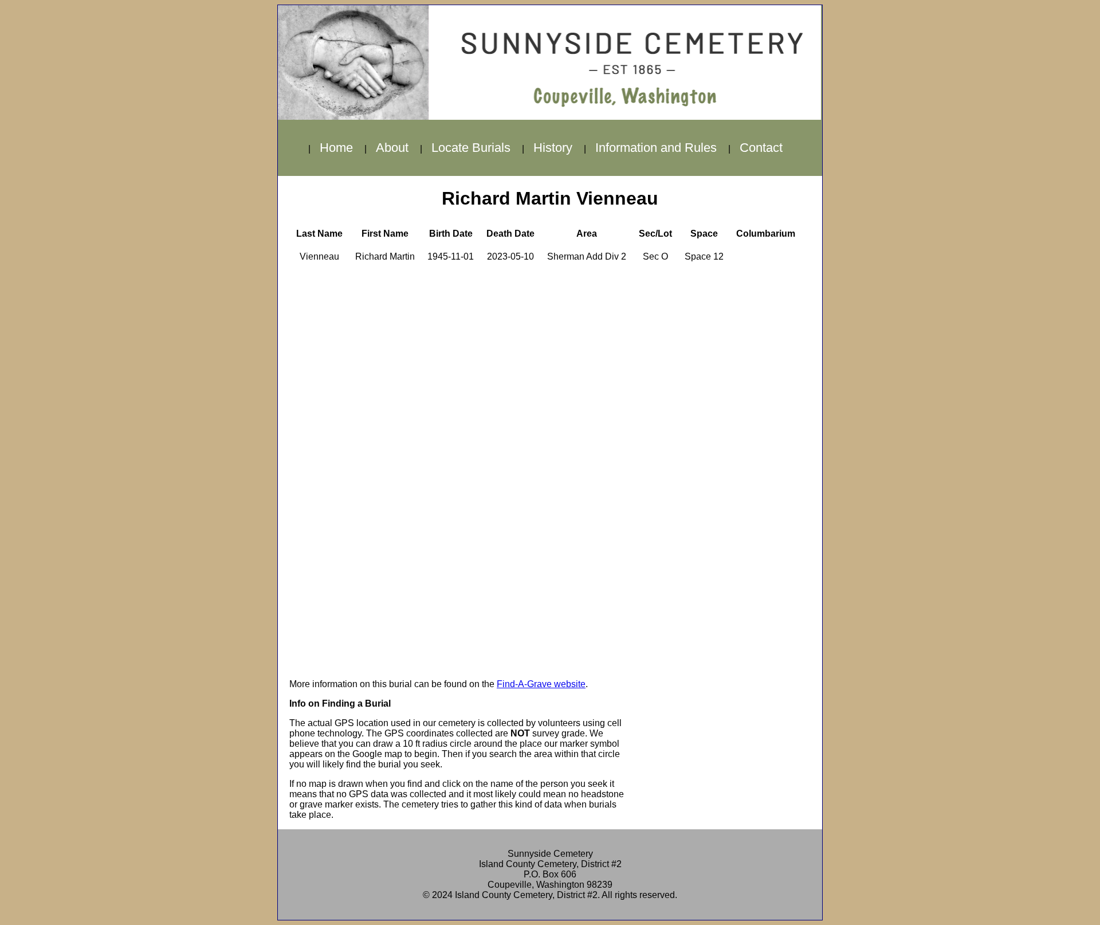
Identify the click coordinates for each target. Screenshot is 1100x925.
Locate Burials (470, 147)
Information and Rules (656, 147)
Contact (761, 147)
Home (336, 147)
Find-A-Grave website (541, 684)
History (552, 147)
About (392, 147)
